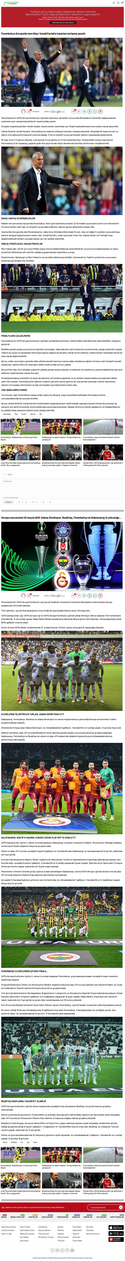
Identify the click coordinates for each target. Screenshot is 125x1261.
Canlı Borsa (42, 1227)
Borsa (4, 1216)
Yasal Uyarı (88, 1258)
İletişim (44, 1258)
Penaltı (23, 414)
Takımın (33, 414)
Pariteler (88, 1216)
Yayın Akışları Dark (27, 1230)
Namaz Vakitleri (17, 1216)
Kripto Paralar (117, 1216)
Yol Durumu (101, 1216)
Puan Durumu (62, 1216)
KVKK (69, 1258)
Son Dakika (24, 1237)
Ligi (28, 1142)
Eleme (5, 1142)
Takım (35, 1142)
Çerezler (63, 1258)
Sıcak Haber (77, 1240)
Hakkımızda (37, 1258)
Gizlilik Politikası (53, 1258)
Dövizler (61, 1230)
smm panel (24, 1240)
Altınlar (60, 1227)
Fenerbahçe (7, 414)
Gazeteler (33, 1216)
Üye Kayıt (90, 1230)
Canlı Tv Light (6, 1234)
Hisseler (76, 1216)
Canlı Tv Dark (25, 1227)
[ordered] (33, 502)
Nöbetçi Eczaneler (27, 1234)
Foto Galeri (77, 1227)
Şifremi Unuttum (92, 1234)
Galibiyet (14, 1142)
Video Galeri (77, 1230)
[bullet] (36, 502)
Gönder (8, 502)
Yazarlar (76, 1234)
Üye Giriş (89, 1227)
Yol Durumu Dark (7, 1230)
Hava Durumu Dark (8, 1227)
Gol (22, 1142)
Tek (40, 414)
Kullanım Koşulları (78, 1258)
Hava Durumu (47, 1216)
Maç (16, 414)
